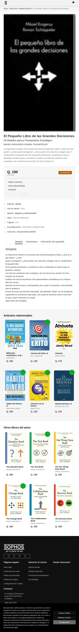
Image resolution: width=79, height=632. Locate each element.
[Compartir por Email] (22, 194)
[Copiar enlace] (27, 194)
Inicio (6, 8)
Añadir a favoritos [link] (15, 182)
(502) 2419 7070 (11, 603)
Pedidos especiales (35, 571)
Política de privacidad (11, 575)
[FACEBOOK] (6, 556)
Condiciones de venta (12, 571)
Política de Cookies (11, 579)
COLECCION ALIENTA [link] (26, 232)
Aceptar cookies (64, 613)
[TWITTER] (11, 556)
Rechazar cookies (64, 617)
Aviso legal (8, 567)
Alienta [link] (18, 204)
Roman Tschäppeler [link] (36, 144)
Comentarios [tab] (32, 242)
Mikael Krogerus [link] (13, 144)
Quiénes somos (34, 567)
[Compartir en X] (13, 194)
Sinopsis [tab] (19, 242)
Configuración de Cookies (13, 584)
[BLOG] (28, 556)
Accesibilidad (33, 579)
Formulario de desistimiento (38, 575)
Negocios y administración (20, 8)
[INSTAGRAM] (17, 556)
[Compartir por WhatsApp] (18, 194)
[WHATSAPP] (22, 556)
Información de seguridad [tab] (52, 242)
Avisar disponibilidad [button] (16, 186)
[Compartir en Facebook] (9, 194)
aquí (16, 627)
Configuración (64, 622)
